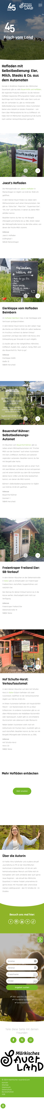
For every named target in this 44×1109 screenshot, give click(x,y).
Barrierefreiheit (8, 1092)
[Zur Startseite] (20, 7)
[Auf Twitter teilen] (22, 1040)
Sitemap (5, 1085)
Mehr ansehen (22, 791)
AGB (3, 1094)
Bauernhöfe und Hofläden (31, 89)
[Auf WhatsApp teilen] (31, 1040)
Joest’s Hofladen (27, 188)
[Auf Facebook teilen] (13, 1040)
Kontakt (5, 1082)
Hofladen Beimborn (12, 318)
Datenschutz (7, 1089)
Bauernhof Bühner (24, 445)
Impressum (6, 1087)
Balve (6, 581)
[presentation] (38, 170)
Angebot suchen (22, 987)
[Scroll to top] (39, 1104)
